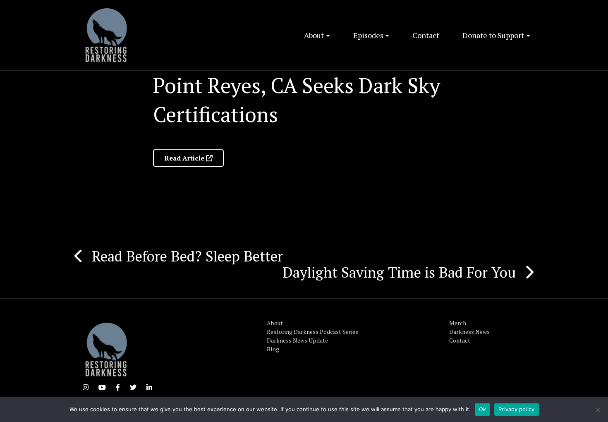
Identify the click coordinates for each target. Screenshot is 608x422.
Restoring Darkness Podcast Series (312, 332)
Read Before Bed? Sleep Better (187, 256)
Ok (482, 409)
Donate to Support (493, 35)
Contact (425, 35)
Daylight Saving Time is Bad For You (399, 272)
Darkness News (469, 332)
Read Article (185, 158)
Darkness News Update (297, 340)
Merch (457, 323)
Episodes (368, 35)
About (314, 35)
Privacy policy (516, 409)
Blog (273, 349)
